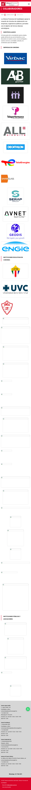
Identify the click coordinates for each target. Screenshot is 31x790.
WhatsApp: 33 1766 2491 (15, 774)
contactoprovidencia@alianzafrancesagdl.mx (11, 728)
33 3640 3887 (5, 730)
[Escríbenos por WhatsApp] (28, 709)
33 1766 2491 (9, 714)
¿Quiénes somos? (10, 14)
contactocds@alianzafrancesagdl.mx (9, 745)
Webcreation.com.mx (12, 785)
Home (2, 14)
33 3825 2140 (5, 713)
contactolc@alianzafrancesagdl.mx (9, 711)
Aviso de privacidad (6, 787)
